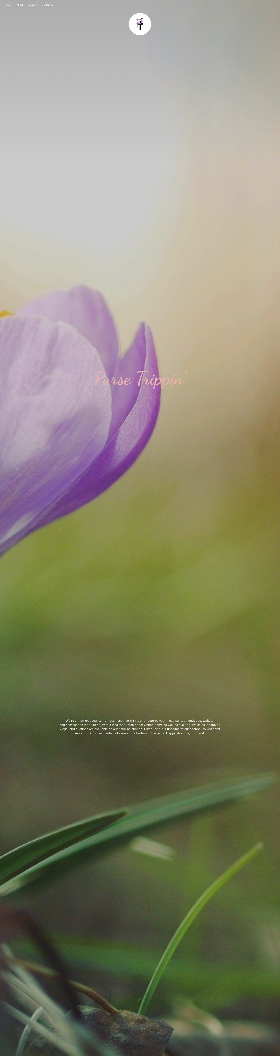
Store (9, 5)
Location (32, 5)
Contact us (47, 5)
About (20, 5)
